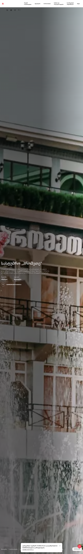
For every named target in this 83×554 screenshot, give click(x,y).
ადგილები (37, 3)
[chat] (79, 546)
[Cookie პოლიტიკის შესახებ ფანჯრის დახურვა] (60, 546)
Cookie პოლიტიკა (28, 549)
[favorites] (15, 10)
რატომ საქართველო (27, 3)
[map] (11, 10)
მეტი (78, 3)
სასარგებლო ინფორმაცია (70, 3)
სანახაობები (47, 3)
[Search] (7, 10)
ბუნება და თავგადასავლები (59, 3)
